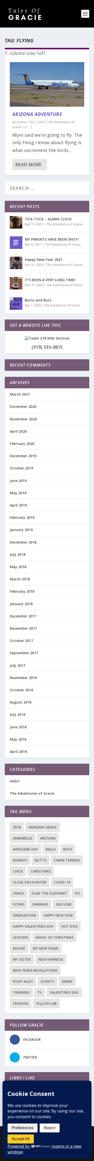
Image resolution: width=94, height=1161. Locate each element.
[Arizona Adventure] (47, 84)
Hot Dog (69, 926)
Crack (18, 893)
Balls (51, 849)
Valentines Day (64, 992)
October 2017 (21, 640)
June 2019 (18, 480)
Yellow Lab (46, 1003)
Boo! (67, 849)
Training (21, 992)
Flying (19, 904)
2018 (17, 827)
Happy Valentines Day (33, 926)
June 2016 (18, 727)
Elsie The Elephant (49, 893)
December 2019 (23, 455)
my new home (46, 948)
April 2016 (18, 751)
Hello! (15, 781)
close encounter (29, 882)
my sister (22, 959)
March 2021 (20, 394)
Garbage (40, 904)
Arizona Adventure (37, 114)
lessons (20, 937)
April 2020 (18, 431)
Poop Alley (23, 981)
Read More (28, 164)
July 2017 (17, 665)
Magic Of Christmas (54, 937)
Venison (20, 1003)
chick (18, 871)
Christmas (41, 871)
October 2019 (21, 468)
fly (77, 893)
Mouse (19, 948)
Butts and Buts (38, 300)
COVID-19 (62, 882)
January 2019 (21, 529)
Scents (47, 981)
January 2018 (21, 603)
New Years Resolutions (35, 970)
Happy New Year (58, 915)
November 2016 (23, 677)
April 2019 (18, 505)
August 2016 (20, 702)
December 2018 (23, 542)
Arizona (48, 838)
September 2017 (24, 652)
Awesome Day (25, 849)
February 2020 (22, 443)
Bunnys (20, 860)
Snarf (67, 981)
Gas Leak (64, 904)
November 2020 (23, 419)
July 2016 (17, 714)
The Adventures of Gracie (64, 224)
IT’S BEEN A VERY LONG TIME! (50, 279)
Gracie (21, 122)
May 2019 (18, 492)
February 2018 (22, 591)
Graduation (24, 915)
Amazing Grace (42, 827)
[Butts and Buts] (16, 303)
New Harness (50, 959)
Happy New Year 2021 (43, 259)
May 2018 (18, 566)
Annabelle (23, 838)
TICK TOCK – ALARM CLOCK (48, 219)
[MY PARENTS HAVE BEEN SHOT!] (16, 242)
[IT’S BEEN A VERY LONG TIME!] (16, 283)
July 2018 (17, 554)
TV (39, 992)
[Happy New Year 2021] (16, 263)
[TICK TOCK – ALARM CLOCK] (16, 222)
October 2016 (21, 690)
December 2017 (23, 616)
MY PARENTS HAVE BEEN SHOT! (52, 239)
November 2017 (23, 628)
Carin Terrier (67, 860)
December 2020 (23, 406)
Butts (40, 860)
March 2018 (20, 579)
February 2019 (22, 517)
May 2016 (18, 739)
